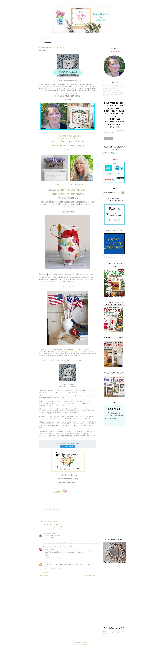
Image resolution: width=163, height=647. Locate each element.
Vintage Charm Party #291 (51, 509)
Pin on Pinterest (67, 512)
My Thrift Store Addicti (70, 189)
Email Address (108, 132)
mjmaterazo (45, 562)
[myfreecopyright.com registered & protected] (114, 633)
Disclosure (45, 40)
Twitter (72, 145)
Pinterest (64, 145)
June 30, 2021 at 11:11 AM (54, 558)
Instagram (79, 145)
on (85, 189)
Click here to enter (67, 446)
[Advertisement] (114, 455)
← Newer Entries (43, 575)
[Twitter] (111, 51)
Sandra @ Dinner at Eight (49, 524)
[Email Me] (119, 51)
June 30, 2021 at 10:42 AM (54, 529)
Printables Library (47, 42)
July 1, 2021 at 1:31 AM (53, 568)
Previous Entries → (91, 575)
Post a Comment (43, 572)
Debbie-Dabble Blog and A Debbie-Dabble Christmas (55, 546)
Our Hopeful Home (72, 141)
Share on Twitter (87, 512)
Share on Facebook (48, 512)
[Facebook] (109, 51)
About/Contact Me (47, 38)
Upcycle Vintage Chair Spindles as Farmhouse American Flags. (66, 352)
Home (44, 36)
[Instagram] (116, 51)
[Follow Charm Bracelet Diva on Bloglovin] (110, 154)
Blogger (84, 642)
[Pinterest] (114, 51)
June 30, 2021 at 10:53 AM (54, 542)
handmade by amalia (48, 533)
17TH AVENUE (83, 644)
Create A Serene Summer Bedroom (67, 184)
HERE (63, 474)
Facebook (55, 145)
